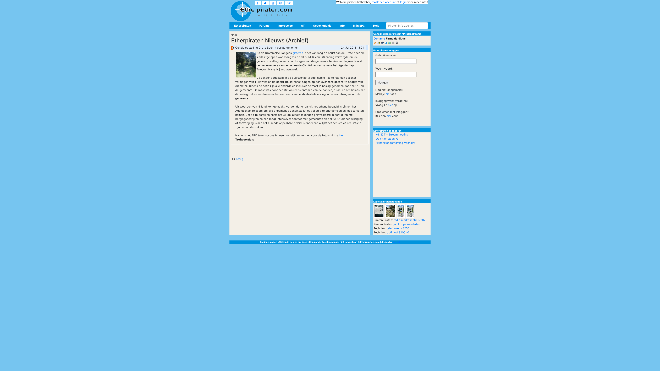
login (403, 2)
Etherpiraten (242, 25)
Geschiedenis (322, 25)
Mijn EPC (359, 25)
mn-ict (396, 242)
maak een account (384, 2)
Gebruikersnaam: (386, 55)
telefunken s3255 (398, 228)
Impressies (285, 25)
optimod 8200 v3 (398, 232)
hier (341, 135)
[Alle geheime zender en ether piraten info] (240, 11)
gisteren (298, 53)
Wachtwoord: (384, 68)
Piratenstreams (412, 33)
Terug (239, 159)
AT (303, 25)
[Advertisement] (365, 12)
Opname (379, 38)
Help (376, 25)
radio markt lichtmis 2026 (410, 220)
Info (342, 25)
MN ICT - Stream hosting (392, 134)
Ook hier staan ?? (387, 138)
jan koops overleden (407, 224)
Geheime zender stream (387, 33)
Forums (264, 25)
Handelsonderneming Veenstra (395, 142)
